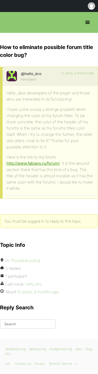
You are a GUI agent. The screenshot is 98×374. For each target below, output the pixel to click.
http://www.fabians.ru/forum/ (33, 163)
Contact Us (23, 364)
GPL (8, 364)
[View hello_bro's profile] (12, 76)
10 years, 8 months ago (77, 73)
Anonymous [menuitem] (91, 6)
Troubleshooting (25, 260)
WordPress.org (15, 349)
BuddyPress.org (61, 349)
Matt (79, 349)
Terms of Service (60, 364)
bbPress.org (8, 22)
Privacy (39, 364)
